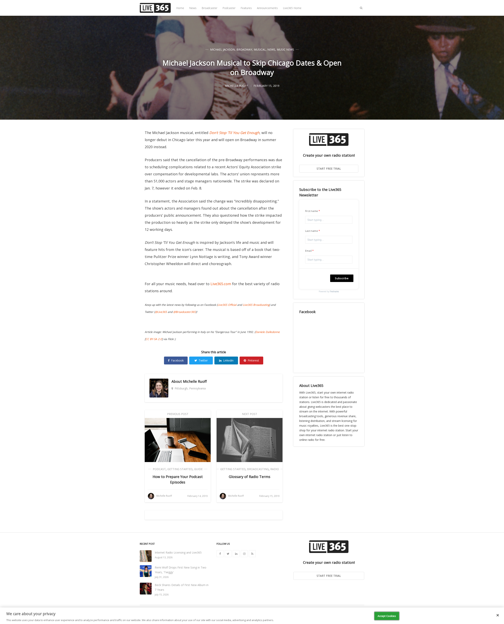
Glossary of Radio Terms (249, 476)
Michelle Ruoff (195, 381)
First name (311, 211)
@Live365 (161, 312)
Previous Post (177, 414)
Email (308, 250)
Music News (285, 49)
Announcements (267, 8)
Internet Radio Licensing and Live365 (178, 552)
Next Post (249, 414)
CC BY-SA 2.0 (153, 339)
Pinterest (253, 360)
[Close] (497, 615)
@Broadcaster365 (184, 312)
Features (246, 8)
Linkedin (228, 360)
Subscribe (342, 278)
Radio (274, 469)
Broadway (244, 49)
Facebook (177, 360)
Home (180, 8)
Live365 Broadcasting (256, 305)
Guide (198, 469)
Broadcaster (209, 8)
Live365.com (220, 283)
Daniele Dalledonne (267, 332)
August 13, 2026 (163, 557)
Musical (260, 49)
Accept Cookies (387, 616)
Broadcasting (258, 469)
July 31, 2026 (162, 577)
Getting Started (180, 469)
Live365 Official (227, 305)
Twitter (203, 360)
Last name (311, 231)
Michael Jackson (222, 49)
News (192, 8)
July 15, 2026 (162, 594)
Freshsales (334, 291)
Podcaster (228, 8)
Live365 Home (292, 8)
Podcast (159, 469)
